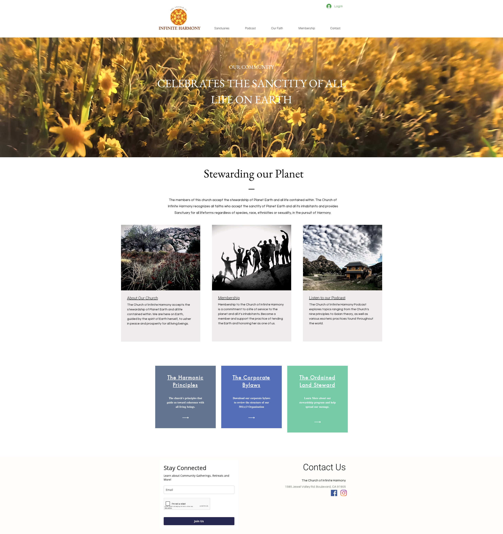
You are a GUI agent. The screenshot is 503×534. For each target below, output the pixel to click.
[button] (222, 28)
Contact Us (324, 467)
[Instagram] (344, 493)
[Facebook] (334, 493)
